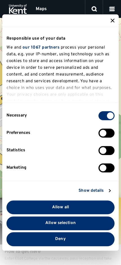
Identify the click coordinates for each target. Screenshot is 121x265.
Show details (91, 190)
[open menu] (112, 9)
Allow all (60, 207)
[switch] (106, 133)
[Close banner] (113, 20)
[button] (112, 9)
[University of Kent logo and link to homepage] (18, 9)
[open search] (94, 9)
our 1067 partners (41, 47)
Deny (60, 239)
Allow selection (60, 223)
